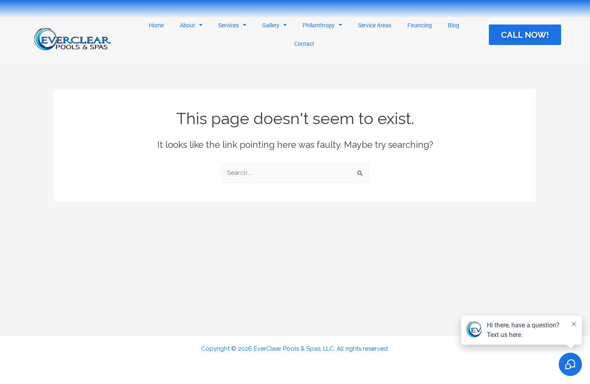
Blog (453, 25)
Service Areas (374, 25)
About (187, 25)
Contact (304, 44)
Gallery (270, 25)
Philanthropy (319, 25)
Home (156, 25)
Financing (419, 25)
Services (228, 25)
